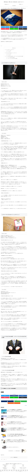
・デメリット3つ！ (9, 50)
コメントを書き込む (14, 457)
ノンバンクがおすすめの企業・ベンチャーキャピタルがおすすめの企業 (14, 56)
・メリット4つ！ (9, 51)
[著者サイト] (7, 401)
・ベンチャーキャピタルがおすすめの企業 (12, 58)
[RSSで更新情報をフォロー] (14, 403)
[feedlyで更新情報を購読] (20, 401)
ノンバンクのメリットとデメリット (10, 49)
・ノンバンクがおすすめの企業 (10, 57)
